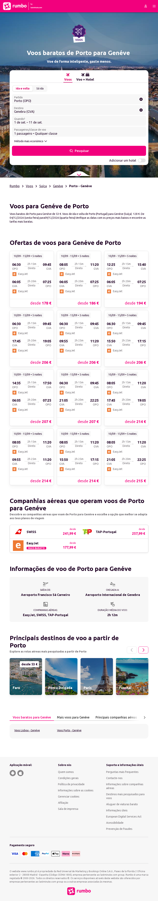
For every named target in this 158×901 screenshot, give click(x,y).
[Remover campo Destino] (141, 110)
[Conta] (145, 6)
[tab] (68, 77)
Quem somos (66, 771)
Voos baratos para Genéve (32, 717)
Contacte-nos (114, 778)
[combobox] (79, 99)
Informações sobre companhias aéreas (124, 786)
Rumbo (15, 186)
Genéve (58, 186)
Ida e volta (22, 88)
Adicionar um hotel (122, 160)
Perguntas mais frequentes (122, 771)
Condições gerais (68, 778)
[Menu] (154, 6)
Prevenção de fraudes (119, 828)
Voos (29, 186)
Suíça (43, 186)
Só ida (40, 88)
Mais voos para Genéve (73, 717)
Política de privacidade (71, 784)
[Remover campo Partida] (141, 99)
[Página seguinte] (143, 650)
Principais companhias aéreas (116, 717)
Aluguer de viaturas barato (122, 804)
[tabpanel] (79, 731)
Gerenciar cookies (68, 796)
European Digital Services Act (123, 816)
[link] (32, 279)
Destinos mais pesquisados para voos (125, 796)
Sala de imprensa (68, 808)
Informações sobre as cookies (75, 790)
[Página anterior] (132, 650)
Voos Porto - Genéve (69, 730)
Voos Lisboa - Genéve (27, 730)
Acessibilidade (115, 822)
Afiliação (63, 802)
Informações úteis (117, 810)
